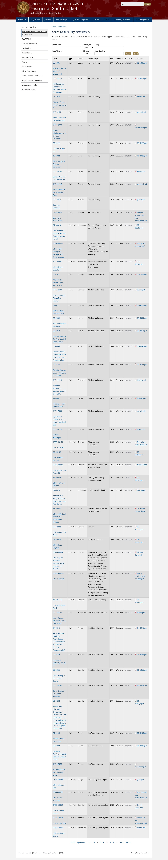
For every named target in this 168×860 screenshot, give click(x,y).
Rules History (27, 53)
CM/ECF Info (26, 39)
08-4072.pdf (142, 746)
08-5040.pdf (142, 346)
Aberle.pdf (141, 96)
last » (128, 842)
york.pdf (140, 779)
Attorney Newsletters (30, 27)
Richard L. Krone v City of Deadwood (59, 68)
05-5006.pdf (142, 63)
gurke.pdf (141, 199)
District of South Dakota (55, 8)
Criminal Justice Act (122, 19)
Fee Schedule (27, 66)
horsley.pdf (141, 398)
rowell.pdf (141, 411)
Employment (37, 853)
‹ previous (81, 842)
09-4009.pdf (142, 318)
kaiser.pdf (141, 612)
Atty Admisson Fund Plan (32, 80)
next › (122, 842)
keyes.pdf (141, 171)
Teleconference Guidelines (32, 76)
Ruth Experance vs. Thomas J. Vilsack (59, 769)
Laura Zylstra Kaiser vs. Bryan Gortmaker (59, 618)
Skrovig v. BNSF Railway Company (59, 161)
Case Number (99, 51)
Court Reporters (142, 19)
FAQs (62, 853)
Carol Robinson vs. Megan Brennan (59, 691)
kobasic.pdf (141, 380)
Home (54, 27)
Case (55, 58)
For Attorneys (61, 19)
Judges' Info (35, 19)
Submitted (129, 58)
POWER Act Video (29, 89)
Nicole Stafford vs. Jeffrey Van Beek (59, 189)
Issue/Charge (57, 51)
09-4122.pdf (142, 143)
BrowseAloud (145, 853)
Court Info (22, 19)
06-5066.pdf (142, 670)
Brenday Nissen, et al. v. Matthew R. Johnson (59, 370)
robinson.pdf (142, 685)
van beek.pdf (142, 184)
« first (73, 842)
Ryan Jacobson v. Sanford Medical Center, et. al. (59, 336)
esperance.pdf (140, 767)
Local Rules (26, 48)
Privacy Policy (135, 853)
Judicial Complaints (80, 19)
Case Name (56, 44)
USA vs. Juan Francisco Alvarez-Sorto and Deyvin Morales (58, 560)
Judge (97, 44)
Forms (96, 19)
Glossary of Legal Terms (51, 853)
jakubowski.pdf (141, 127)
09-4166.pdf (142, 364)
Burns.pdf (141, 490)
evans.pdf (141, 290)
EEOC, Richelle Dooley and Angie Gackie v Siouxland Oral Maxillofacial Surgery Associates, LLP (59, 639)
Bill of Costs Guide (29, 71)
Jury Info (48, 19)
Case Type (87, 44)
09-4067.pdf (142, 331)
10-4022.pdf (142, 156)
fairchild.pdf (142, 465)
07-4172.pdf (142, 305)
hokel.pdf (141, 429)
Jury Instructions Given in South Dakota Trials (34, 33)
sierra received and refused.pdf (140, 576)
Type (70, 58)
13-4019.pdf (142, 78)
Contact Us (28, 853)
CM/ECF (106, 19)
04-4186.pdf (142, 654)
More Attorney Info (29, 85)
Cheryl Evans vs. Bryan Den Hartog (59, 295)
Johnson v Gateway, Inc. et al (59, 660)
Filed (112, 58)
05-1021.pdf (142, 274)
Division (86, 51)
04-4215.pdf (142, 628)
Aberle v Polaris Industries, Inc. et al (59, 102)
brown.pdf (141, 828)
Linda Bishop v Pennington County (59, 675)
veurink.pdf (141, 112)
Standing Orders (28, 57)
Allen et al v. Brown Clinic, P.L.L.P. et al (58, 279)
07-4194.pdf (142, 733)
